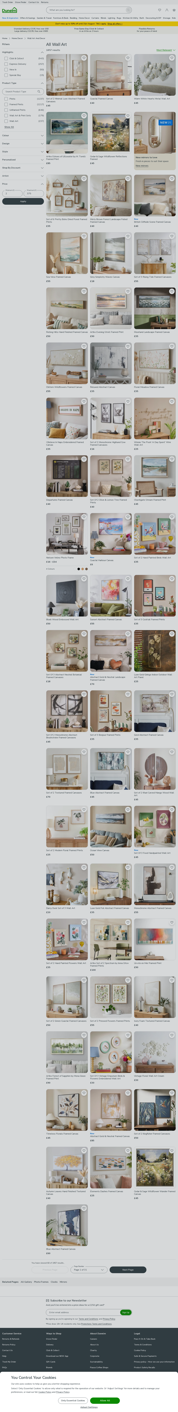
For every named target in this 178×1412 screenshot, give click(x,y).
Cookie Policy (44, 1392)
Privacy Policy (62, 1392)
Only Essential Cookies (73, 1400)
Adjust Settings (88, 1407)
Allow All (105, 1400)
